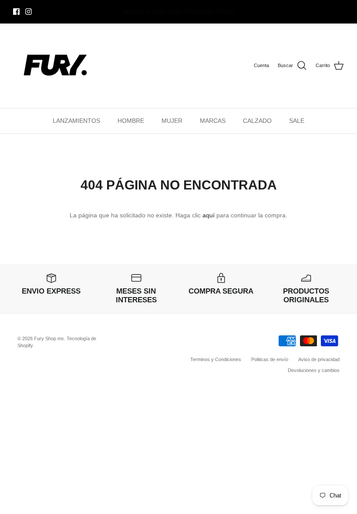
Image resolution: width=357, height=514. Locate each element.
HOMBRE (131, 120)
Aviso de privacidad (319, 359)
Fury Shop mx (49, 338)
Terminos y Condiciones (215, 359)
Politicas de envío (269, 359)
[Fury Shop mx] (56, 66)
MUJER (172, 120)
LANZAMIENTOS (76, 120)
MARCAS (213, 120)
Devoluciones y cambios (314, 370)
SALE (296, 120)
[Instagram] (28, 11)
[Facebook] (16, 11)
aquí (208, 215)
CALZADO (257, 120)
